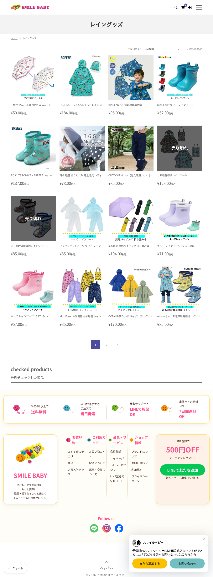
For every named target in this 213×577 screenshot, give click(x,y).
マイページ (117, 458)
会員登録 (115, 451)
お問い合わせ (139, 463)
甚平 (70, 463)
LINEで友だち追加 (182, 470)
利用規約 (136, 470)
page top (107, 567)
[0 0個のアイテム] (183, 7)
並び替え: (134, 49)
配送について (97, 463)
